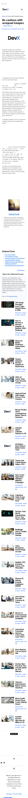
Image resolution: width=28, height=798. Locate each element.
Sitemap (8, 794)
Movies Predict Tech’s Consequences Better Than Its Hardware (21, 413)
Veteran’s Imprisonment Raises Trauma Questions (20, 685)
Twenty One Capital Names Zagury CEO (20, 462)
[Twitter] (4, 762)
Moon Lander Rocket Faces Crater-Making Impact (21, 701)
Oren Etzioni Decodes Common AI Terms (19, 599)
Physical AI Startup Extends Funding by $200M (19, 582)
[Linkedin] (1, 762)
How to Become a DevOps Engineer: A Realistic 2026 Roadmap (20, 325)
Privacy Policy (17, 794)
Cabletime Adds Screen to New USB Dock (20, 498)
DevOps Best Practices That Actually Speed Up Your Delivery (21, 667)
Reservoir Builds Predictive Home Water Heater (20, 344)
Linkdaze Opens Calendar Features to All (20, 431)
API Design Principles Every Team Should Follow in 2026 (20, 306)
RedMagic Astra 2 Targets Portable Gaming (21, 532)
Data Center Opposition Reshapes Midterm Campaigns (19, 478)
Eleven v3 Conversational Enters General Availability (21, 616)
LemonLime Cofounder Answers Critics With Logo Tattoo (19, 633)
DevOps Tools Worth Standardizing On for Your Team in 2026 (20, 515)
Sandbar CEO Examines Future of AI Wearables (20, 565)
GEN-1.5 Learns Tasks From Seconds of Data (20, 380)
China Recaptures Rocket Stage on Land (20, 549)
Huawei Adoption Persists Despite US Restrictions (19, 363)
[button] (22, 9)
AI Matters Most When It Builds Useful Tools (20, 447)
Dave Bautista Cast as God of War (20, 651)
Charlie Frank (14, 214)
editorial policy (13, 296)
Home (3, 16)
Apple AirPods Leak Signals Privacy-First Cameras (20, 396)
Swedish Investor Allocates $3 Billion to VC (20, 719)
